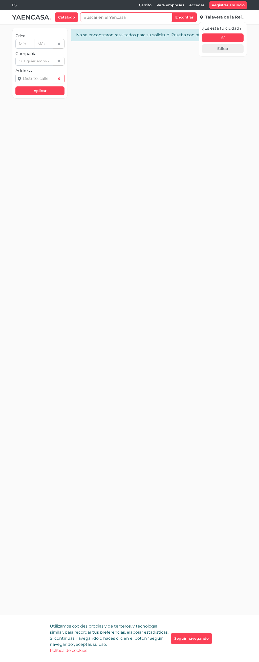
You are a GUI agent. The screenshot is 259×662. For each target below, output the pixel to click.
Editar (222, 48)
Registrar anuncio (228, 5)
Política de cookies (68, 650)
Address (23, 70)
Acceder (196, 5)
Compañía (25, 53)
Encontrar (184, 17)
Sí (223, 37)
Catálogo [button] (66, 17)
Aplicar (40, 90)
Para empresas (170, 5)
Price (20, 35)
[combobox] (14, 5)
